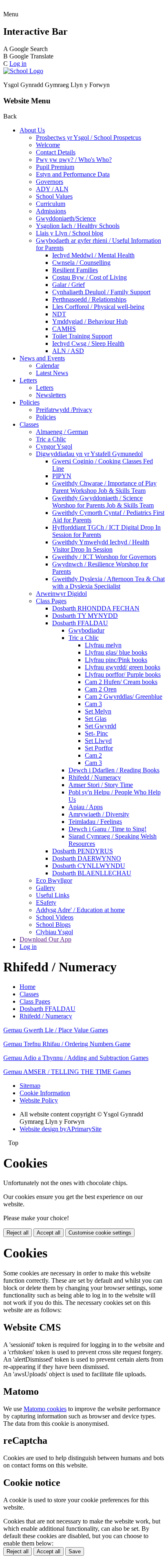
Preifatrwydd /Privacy (64, 409)
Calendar (47, 365)
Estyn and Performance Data (73, 174)
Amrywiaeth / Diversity (99, 814)
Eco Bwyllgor (54, 880)
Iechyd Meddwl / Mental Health (93, 255)
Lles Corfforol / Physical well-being (98, 306)
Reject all (18, 1233)
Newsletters (51, 394)
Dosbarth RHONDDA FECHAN (95, 608)
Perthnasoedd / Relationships (89, 299)
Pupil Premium (55, 166)
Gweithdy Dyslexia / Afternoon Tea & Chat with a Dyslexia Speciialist (108, 582)
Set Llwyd (98, 740)
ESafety (46, 902)
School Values (54, 196)
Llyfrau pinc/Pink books (116, 659)
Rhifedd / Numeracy (95, 777)
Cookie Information (45, 1092)
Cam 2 (93, 755)
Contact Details (55, 152)
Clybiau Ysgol (54, 931)
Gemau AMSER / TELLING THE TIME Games (67, 1071)
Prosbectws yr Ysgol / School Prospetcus (88, 137)
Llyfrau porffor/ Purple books (123, 674)
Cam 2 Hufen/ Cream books (121, 681)
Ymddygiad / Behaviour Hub (90, 321)
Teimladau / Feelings (95, 821)
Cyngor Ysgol (54, 446)
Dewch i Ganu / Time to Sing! (107, 828)
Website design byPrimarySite (61, 1128)
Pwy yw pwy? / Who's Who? (74, 159)
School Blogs (53, 924)
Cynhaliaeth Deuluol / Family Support (101, 292)
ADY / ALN (52, 189)
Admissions (51, 211)
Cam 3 (93, 703)
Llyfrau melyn (103, 645)
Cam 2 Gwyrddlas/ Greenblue (123, 696)
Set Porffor (99, 748)
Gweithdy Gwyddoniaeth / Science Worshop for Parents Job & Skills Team (103, 501)
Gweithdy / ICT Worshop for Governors (104, 556)
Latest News (52, 372)
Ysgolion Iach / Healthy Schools (77, 225)
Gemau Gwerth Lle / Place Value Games (55, 1030)
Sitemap (30, 1085)
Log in (18, 63)
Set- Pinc (96, 733)
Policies (30, 402)
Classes (29, 424)
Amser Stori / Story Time (101, 784)
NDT (59, 314)
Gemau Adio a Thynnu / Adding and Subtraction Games (75, 1057)
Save (75, 1551)
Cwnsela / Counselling (81, 262)
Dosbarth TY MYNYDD (85, 615)
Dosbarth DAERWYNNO (86, 858)
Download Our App (45, 939)
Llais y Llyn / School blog (69, 233)
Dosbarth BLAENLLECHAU (91, 873)
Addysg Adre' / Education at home (80, 909)
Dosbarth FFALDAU (80, 623)
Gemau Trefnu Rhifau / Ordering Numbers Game (66, 1043)
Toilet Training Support (82, 336)
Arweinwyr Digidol (61, 593)
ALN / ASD (68, 350)
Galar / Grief (68, 284)
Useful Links (52, 895)
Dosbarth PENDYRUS (82, 851)
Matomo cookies (45, 1408)
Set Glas (95, 718)
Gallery (45, 887)
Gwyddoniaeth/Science (66, 218)
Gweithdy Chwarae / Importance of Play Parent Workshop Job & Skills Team (104, 487)
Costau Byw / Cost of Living (89, 277)
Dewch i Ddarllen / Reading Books (114, 770)
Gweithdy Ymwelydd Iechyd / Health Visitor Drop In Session (100, 546)
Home (27, 986)
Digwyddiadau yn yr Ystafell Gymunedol (89, 453)
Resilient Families (75, 269)
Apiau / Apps (86, 806)
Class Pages (51, 600)
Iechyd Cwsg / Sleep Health (88, 343)
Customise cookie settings (100, 1233)
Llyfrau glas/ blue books (116, 652)
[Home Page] (23, 70)
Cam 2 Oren (101, 689)
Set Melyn (98, 711)
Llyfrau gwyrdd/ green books (122, 667)
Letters (28, 380)
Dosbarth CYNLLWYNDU (88, 865)
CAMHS (64, 328)
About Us (32, 130)
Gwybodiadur (86, 630)
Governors (49, 181)
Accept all (48, 1233)
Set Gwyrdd (100, 725)
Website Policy (39, 1100)
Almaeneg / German (62, 431)
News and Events (42, 358)
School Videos (54, 917)
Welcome (48, 144)
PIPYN (61, 475)
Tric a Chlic (51, 439)
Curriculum (50, 203)
